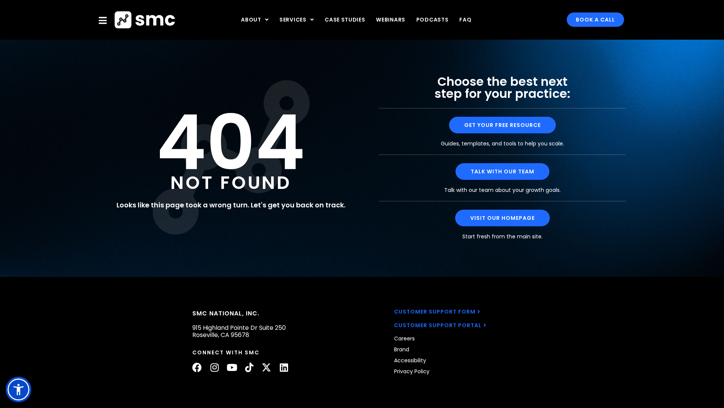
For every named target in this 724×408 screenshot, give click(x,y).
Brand (401, 349)
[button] (18, 389)
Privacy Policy (411, 371)
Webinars (390, 19)
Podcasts (432, 19)
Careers (404, 338)
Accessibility (410, 360)
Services (293, 19)
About (251, 19)
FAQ (465, 19)
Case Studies (345, 19)
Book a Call (595, 19)
